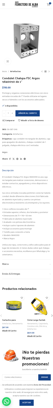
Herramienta (17, 323)
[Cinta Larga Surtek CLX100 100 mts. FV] (39, 305)
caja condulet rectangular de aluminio (29, 139)
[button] (9, 331)
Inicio (4, 71)
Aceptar (26, 402)
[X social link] (13, 159)
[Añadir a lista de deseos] (21, 297)
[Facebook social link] (10, 159)
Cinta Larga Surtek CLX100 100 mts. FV (36, 321)
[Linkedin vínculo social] (21, 159)
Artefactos (15, 71)
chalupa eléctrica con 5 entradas (24, 145)
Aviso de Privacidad (42, 385)
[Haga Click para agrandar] (7, 61)
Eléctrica (43, 326)
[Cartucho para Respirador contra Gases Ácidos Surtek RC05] (14, 305)
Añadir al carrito (27, 113)
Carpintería (43, 323)
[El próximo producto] (49, 71)
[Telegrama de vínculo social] (25, 159)
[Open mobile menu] (4, 4)
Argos (4, 152)
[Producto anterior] (42, 71)
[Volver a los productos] (45, 71)
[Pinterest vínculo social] (17, 159)
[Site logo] (26, 4)
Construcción (32, 326)
